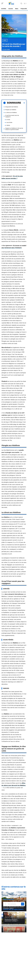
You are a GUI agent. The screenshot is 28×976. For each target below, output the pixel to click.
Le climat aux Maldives (11, 112)
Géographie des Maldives (11, 106)
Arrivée (8, 119)
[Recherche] (21, 3)
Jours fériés (9, 122)
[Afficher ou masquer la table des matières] (23, 103)
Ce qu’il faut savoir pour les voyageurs (12, 116)
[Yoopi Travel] (11, 3)
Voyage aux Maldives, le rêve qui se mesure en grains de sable (14, 129)
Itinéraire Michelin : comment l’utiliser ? (11, 920)
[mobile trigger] (3, 3)
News (4, 40)
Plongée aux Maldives (10, 109)
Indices (8, 125)
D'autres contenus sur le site (14, 888)
